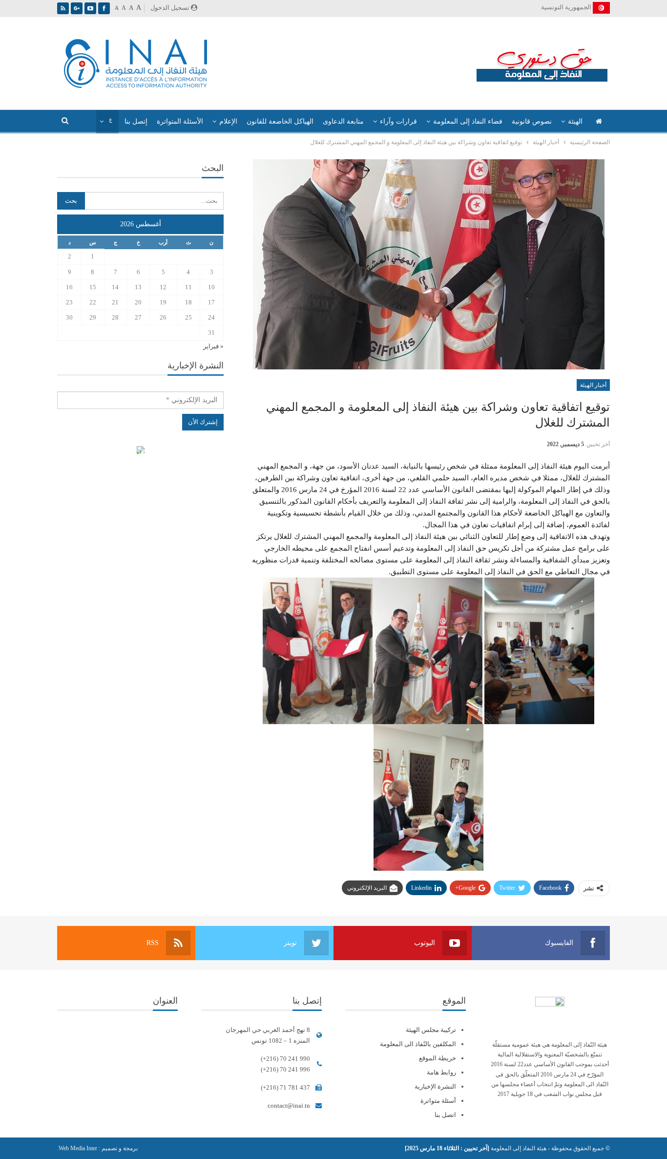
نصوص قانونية (532, 121)
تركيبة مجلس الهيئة (431, 1029)
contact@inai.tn (289, 1105)
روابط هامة (441, 1072)
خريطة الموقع (437, 1058)
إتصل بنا (136, 121)
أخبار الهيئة (593, 385)
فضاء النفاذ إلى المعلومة (467, 121)
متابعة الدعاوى (343, 121)
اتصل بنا (445, 1114)
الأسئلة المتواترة (180, 121)
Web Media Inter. (77, 1148)
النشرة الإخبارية (435, 1086)
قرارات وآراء (398, 121)
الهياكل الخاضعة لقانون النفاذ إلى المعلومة (140, 451)
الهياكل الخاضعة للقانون (280, 121)
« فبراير (213, 346)
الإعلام (228, 121)
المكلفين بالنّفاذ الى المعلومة (418, 1044)
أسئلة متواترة (438, 1100)
